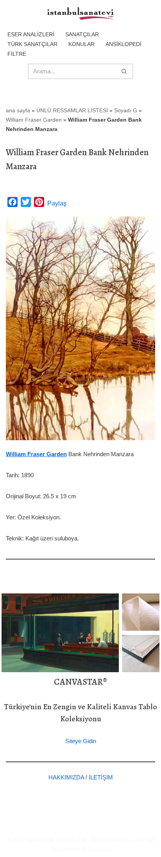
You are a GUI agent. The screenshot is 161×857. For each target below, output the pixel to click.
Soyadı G (125, 110)
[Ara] (124, 71)
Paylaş (56, 203)
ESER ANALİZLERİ (30, 34)
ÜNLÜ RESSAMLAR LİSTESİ (72, 110)
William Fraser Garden (34, 120)
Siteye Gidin (80, 741)
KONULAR (81, 44)
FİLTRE (16, 54)
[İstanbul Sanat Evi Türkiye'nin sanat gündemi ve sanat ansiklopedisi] (80, 14)
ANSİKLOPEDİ (123, 44)
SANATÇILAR (82, 34)
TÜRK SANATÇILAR (32, 44)
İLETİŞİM (101, 777)
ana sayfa (18, 110)
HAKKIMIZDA (66, 777)
